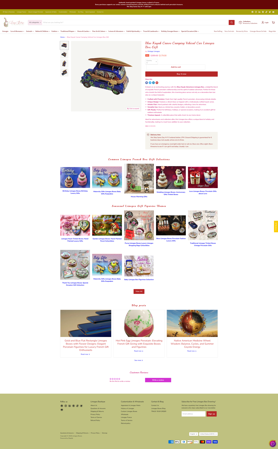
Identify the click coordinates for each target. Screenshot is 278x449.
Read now (85, 354)
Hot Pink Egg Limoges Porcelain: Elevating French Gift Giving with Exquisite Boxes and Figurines (139, 344)
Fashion (54, 31)
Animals (29, 31)
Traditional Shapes (67, 31)
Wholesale (72, 12)
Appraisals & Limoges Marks (130, 405)
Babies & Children (42, 31)
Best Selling (218, 31)
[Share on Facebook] (146, 82)
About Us (94, 405)
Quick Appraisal (90, 12)
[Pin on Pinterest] (157, 82)
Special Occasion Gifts (189, 31)
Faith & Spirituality (133, 31)
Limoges (5, 31)
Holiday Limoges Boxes (169, 31)
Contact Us (100, 12)
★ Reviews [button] (276, 227)
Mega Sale (272, 31)
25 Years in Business (9, 12)
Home (62, 37)
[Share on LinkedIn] (153, 82)
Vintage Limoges (154, 51)
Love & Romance (17, 31)
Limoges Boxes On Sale (258, 31)
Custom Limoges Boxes (129, 411)
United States (207, 434)
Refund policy (125, 423)
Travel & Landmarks (150, 31)
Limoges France (21, 12)
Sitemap (104, 433)
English (192, 434)
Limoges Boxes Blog (158, 408)
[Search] (232, 22)
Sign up (211, 414)
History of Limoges (127, 408)
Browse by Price (242, 31)
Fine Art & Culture (98, 31)
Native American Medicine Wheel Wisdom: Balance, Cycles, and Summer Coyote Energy (192, 344)
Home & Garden (83, 31)
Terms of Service (96, 417)
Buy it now (181, 74)
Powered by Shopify (66, 438)
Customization (63, 12)
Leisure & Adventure (115, 31)
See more (138, 360)
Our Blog (80, 12)
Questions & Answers (98, 408)
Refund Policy (95, 420)
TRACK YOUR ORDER (158, 411)
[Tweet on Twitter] (150, 82)
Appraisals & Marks (51, 12)
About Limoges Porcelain (35, 12)
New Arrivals (229, 31)
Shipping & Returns (97, 411)
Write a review (158, 380)
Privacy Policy (95, 414)
